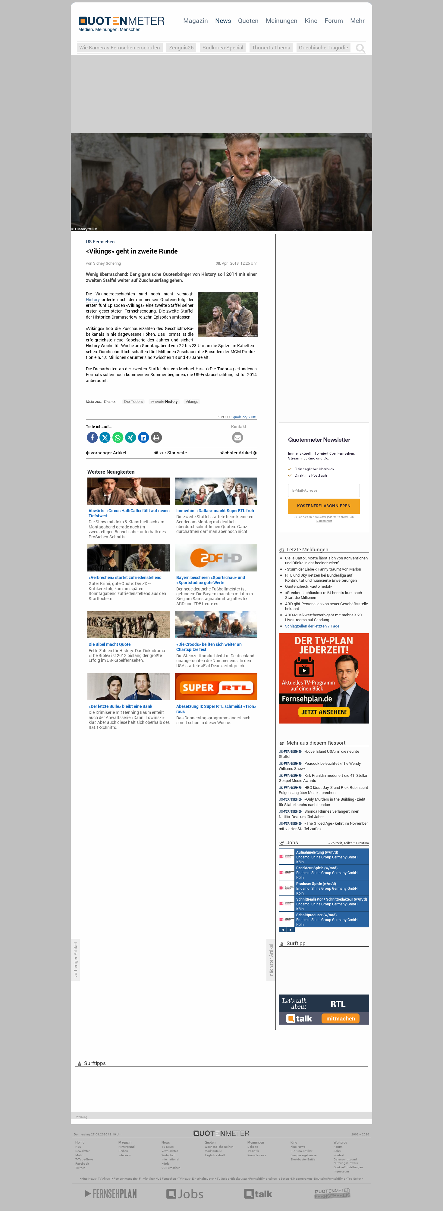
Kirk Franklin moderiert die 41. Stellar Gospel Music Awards (323, 778)
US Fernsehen (166, 1179)
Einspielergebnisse (303, 1155)
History (93, 299)
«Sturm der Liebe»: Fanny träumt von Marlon (323, 569)
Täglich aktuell (215, 1155)
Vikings (192, 401)
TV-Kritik (253, 1151)
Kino (311, 20)
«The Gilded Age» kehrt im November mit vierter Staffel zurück (323, 826)
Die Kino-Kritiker (301, 1151)
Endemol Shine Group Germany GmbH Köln (327, 857)
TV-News (168, 1147)
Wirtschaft (168, 1155)
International (170, 1159)
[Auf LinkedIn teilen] (143, 437)
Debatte (252, 1147)
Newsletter (82, 1151)
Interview (124, 1155)
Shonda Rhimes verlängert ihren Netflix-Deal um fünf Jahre (319, 814)
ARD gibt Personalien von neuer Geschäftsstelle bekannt (326, 606)
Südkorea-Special (223, 47)
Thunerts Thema (271, 47)
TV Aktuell (105, 1179)
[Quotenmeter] (121, 24)
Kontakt (339, 1155)
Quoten (248, 20)
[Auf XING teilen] (130, 437)
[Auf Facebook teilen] (92, 437)
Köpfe (165, 1164)
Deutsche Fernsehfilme (329, 1179)
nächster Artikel (236, 453)
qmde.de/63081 (245, 417)
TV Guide (223, 1179)
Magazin (195, 20)
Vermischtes (170, 1151)
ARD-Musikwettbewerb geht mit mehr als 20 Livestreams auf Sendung (323, 617)
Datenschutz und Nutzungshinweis (346, 1161)
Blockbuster (239, 1179)
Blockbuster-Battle (303, 1159)
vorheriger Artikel (108, 453)
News (223, 20)
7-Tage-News (84, 1159)
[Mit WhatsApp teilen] (118, 437)
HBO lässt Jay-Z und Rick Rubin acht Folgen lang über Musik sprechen (323, 790)
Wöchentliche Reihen (219, 1147)
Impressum (341, 1171)
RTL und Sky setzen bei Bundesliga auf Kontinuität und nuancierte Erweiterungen (321, 577)
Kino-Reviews (256, 1155)
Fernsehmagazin (125, 1179)
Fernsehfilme (258, 1179)
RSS (78, 1147)
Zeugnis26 (181, 47)
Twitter (80, 1168)
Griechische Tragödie (323, 47)
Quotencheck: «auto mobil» (308, 586)
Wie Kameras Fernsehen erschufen (119, 47)
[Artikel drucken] (156, 437)
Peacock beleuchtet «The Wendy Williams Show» (320, 766)
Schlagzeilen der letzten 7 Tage (312, 626)
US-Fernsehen (171, 1168)
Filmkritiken (147, 1179)
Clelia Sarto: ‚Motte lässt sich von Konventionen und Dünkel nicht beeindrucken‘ (326, 560)
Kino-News (298, 1147)
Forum (334, 20)
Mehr (357, 20)
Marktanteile (213, 1151)
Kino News (88, 1179)
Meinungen (281, 20)
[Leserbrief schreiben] (237, 437)
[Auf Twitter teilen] (105, 437)
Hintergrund (126, 1147)
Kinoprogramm (301, 1179)
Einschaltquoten (203, 1179)
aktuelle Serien (279, 1179)
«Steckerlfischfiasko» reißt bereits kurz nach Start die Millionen (323, 595)
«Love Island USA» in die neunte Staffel (319, 753)
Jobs (337, 1151)
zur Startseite (172, 453)
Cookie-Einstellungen (348, 1167)
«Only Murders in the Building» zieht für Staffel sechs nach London (322, 802)
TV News (184, 1179)
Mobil (79, 1155)
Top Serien (354, 1179)
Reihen (123, 1151)
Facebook (82, 1164)
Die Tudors (133, 401)
